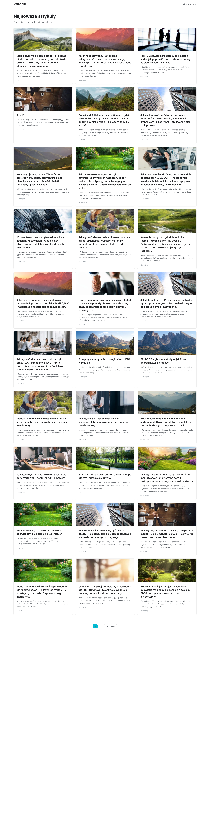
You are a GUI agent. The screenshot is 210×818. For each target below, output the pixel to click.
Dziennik (20, 4)
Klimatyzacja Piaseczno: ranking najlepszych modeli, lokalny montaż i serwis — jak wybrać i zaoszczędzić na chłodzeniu (166, 534)
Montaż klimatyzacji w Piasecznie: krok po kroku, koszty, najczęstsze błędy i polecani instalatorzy (42, 422)
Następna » (110, 626)
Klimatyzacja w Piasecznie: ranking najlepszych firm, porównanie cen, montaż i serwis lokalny (104, 422)
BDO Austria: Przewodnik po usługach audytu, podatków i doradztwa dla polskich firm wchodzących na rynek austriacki (165, 422)
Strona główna (189, 4)
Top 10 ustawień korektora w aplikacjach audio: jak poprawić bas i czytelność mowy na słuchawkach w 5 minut (165, 59)
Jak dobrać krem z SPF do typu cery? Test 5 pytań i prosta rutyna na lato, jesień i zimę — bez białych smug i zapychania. (166, 303)
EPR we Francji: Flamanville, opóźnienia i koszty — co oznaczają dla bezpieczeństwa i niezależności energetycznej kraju (105, 534)
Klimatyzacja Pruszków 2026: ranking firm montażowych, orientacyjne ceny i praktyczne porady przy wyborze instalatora (166, 478)
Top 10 (20, 115)
